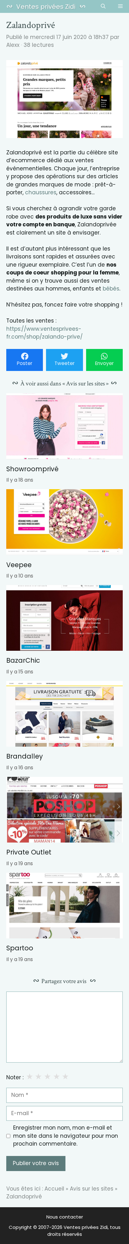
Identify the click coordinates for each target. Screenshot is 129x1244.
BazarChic (23, 660)
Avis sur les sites (91, 1188)
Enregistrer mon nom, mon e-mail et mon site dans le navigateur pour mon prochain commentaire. (65, 1135)
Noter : (14, 1077)
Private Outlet (28, 852)
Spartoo (19, 948)
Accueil (54, 1188)
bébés (111, 288)
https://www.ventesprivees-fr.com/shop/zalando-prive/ (44, 333)
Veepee (19, 564)
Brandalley (24, 756)
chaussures (40, 192)
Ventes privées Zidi (46, 6)
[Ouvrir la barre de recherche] (103, 6)
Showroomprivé (32, 468)
